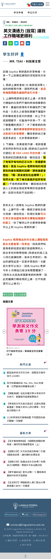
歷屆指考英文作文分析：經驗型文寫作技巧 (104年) (26, 374)
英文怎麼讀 (20, 294)
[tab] (18, 12)
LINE (26, 514)
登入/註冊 (38, 4)
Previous (4, 331)
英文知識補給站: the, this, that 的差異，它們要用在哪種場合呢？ (25, 384)
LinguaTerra (8, 4)
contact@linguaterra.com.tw (27, 524)
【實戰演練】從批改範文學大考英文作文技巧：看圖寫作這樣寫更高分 (26, 394)
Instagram (41, 514)
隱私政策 (40, 540)
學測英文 (15, 22)
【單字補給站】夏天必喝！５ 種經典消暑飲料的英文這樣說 (26, 473)
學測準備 (18, 12)
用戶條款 (27, 544)
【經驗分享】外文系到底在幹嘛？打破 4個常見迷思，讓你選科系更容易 (26, 452)
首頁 (7, 22)
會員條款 (26, 540)
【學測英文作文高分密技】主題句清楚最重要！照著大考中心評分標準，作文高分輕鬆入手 (26, 407)
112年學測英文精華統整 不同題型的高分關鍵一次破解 (26, 419)
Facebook (12, 514)
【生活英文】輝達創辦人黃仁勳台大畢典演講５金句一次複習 (26, 484)
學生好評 (32, 12)
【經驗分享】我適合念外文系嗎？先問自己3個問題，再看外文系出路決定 (26, 463)
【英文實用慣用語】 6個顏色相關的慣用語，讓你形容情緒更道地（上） (26, 442)
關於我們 (12, 540)
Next (47, 331)
